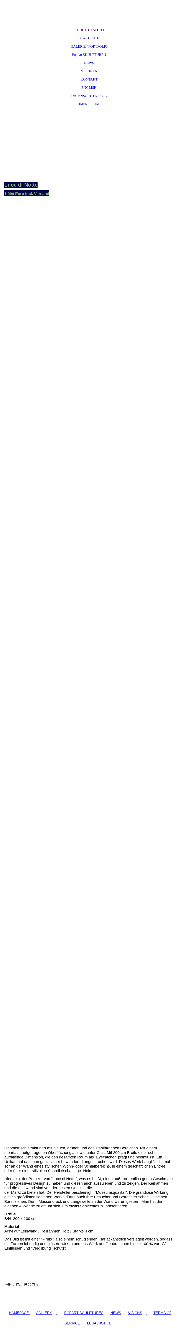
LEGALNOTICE (99, 1323)
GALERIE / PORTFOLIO (89, 46)
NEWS (89, 63)
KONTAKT (89, 79)
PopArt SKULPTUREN (89, 54)
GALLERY (44, 1313)
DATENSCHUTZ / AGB (89, 96)
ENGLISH (89, 87)
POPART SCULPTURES (84, 1313)
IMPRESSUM (89, 104)
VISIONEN (89, 71)
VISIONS (135, 1313)
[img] (89, 13)
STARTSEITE (89, 38)
